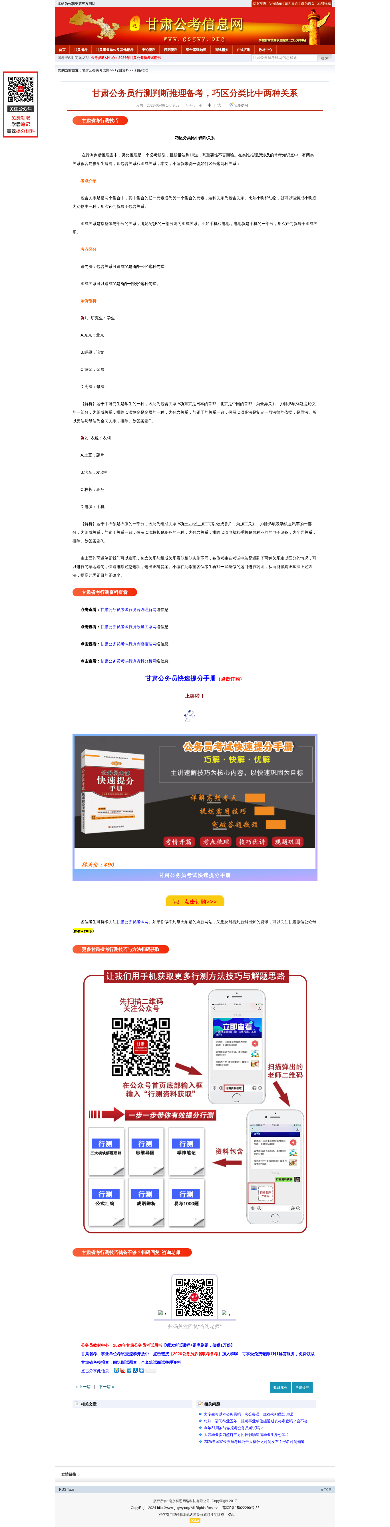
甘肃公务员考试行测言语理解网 (128, 609)
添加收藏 (324, 3)
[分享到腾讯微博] (129, 1370)
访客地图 (260, 3)
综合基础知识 (196, 50)
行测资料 (171, 50)
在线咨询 (243, 50)
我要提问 (241, 105)
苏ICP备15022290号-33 (241, 1508)
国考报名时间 (68, 58)
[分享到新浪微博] (122, 1370)
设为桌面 (291, 3)
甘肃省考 (81, 50)
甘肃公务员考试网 (95, 70)
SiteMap (275, 3)
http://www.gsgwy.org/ (173, 1508)
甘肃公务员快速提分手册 (180, 678)
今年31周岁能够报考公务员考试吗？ (234, 1428)
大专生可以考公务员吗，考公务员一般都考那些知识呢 (248, 1414)
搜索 (325, 58)
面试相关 (221, 50)
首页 (62, 50)
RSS (62, 1490)
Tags (71, 1490)
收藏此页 (280, 1387)
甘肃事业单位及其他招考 (115, 50)
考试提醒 (302, 1387)
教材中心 (265, 50)
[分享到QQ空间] (116, 1370)
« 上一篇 (83, 1386)
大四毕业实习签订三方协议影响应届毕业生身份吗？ (246, 1435)
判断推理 (141, 70)
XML (231, 1515)
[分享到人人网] (135, 1370)
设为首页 (308, 3)
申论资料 (149, 50)
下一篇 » (106, 1386)
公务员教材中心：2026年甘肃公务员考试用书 (126, 58)
